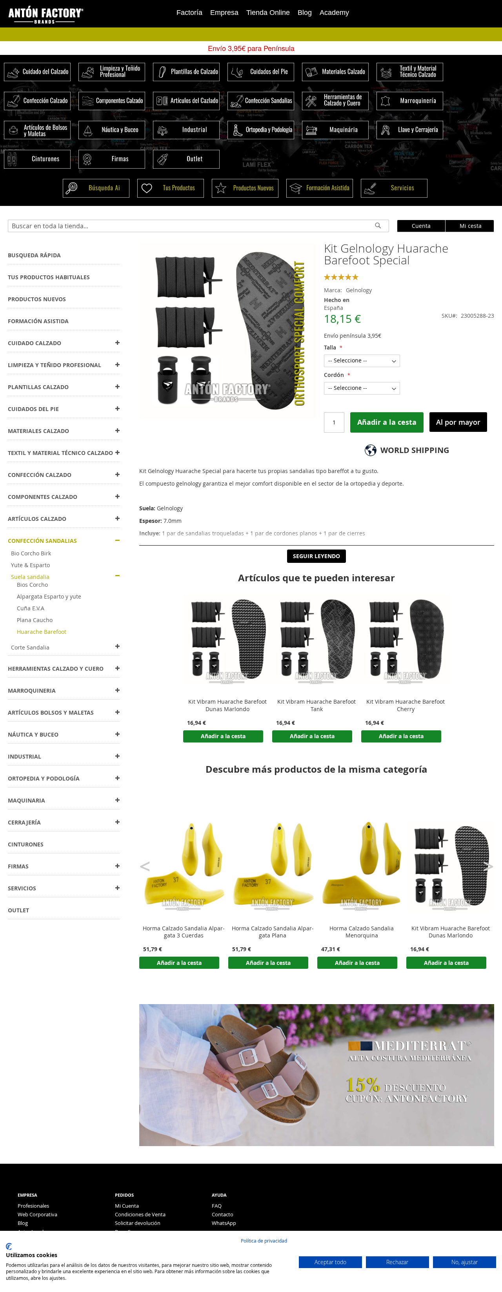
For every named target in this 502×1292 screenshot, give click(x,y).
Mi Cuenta (127, 1205)
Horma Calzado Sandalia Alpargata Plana (273, 932)
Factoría (189, 12)
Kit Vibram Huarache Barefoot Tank (316, 705)
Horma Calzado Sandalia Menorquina (361, 932)
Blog (305, 12)
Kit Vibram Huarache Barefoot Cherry (405, 705)
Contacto (222, 1214)
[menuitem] (34, 255)
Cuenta (421, 225)
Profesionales (33, 1205)
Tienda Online (268, 12)
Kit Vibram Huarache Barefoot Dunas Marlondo (227, 705)
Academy (334, 12)
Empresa (224, 12)
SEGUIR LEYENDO (316, 556)
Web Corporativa (37, 1214)
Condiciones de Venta (140, 1214)
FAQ (217, 1205)
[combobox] (198, 226)
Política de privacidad (264, 1240)
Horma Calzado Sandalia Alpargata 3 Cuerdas (184, 932)
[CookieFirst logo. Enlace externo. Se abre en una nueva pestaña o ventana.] (9, 1246)
